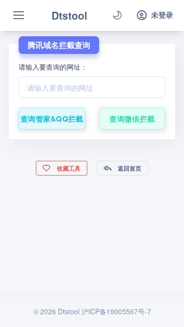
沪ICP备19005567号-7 (116, 311)
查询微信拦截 (132, 118)
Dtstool (69, 15)
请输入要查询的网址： (53, 67)
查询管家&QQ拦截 (52, 118)
